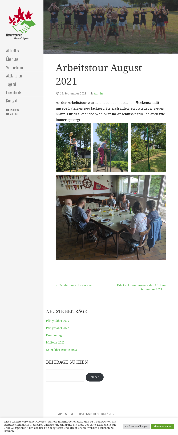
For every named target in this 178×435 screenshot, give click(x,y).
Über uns (12, 59)
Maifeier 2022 (55, 342)
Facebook (14, 109)
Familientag (54, 335)
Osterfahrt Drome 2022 (61, 349)
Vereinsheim (14, 67)
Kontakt (11, 100)
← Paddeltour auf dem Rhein (75, 285)
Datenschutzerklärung (97, 414)
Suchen (94, 377)
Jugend (11, 84)
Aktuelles (12, 50)
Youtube (14, 113)
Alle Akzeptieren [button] (162, 426)
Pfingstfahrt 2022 (57, 328)
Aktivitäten (14, 75)
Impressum (64, 414)
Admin (98, 93)
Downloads (14, 92)
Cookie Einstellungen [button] (136, 426)
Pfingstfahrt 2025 (57, 320)
